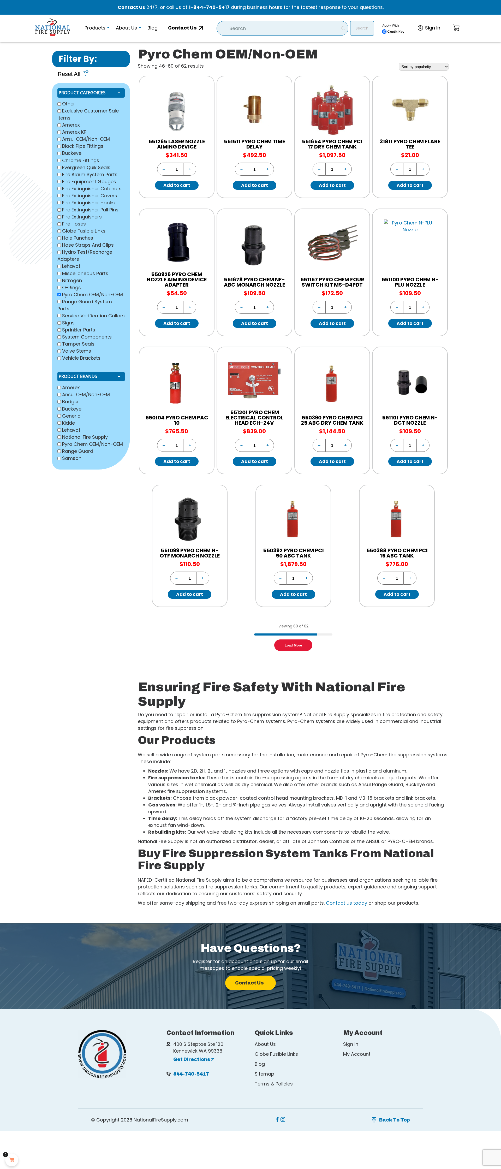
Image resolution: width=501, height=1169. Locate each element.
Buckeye (71, 153)
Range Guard (77, 451)
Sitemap (264, 1074)
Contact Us (131, 7)
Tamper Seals (78, 344)
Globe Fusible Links (83, 231)
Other (68, 103)
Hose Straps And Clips (88, 245)
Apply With (390, 25)
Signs (68, 322)
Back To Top (394, 1120)
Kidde (68, 423)
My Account (357, 1054)
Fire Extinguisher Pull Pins (90, 209)
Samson (71, 458)
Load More (293, 645)
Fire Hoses (74, 224)
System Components (87, 337)
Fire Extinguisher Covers (89, 195)
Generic (71, 416)
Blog (260, 1064)
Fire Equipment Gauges (89, 181)
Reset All (69, 74)
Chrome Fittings (80, 160)
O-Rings (71, 287)
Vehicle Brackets (81, 358)
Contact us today (346, 903)
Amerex (71, 125)
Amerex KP (74, 132)
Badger (70, 402)
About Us (265, 1044)
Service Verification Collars (93, 315)
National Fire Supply (85, 437)
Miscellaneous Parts (85, 273)
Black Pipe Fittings (82, 146)
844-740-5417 (191, 1074)
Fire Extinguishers (82, 216)
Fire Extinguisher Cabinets (92, 188)
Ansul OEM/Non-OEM (86, 139)
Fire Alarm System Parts (89, 174)
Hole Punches (77, 238)
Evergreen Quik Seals (86, 167)
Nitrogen (72, 280)
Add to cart (176, 185)
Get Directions (192, 1059)
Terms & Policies (274, 1084)
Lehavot (71, 266)
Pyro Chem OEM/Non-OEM (92, 294)
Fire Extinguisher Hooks (88, 202)
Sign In (350, 1044)
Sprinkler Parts (78, 330)
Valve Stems (76, 351)
